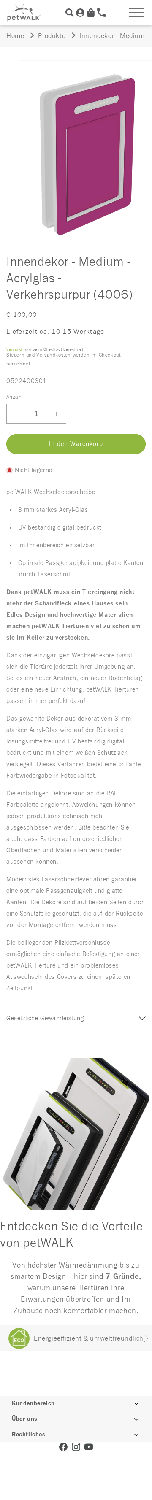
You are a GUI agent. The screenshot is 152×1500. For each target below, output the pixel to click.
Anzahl (14, 397)
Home (15, 35)
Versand (14, 349)
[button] (136, 12)
